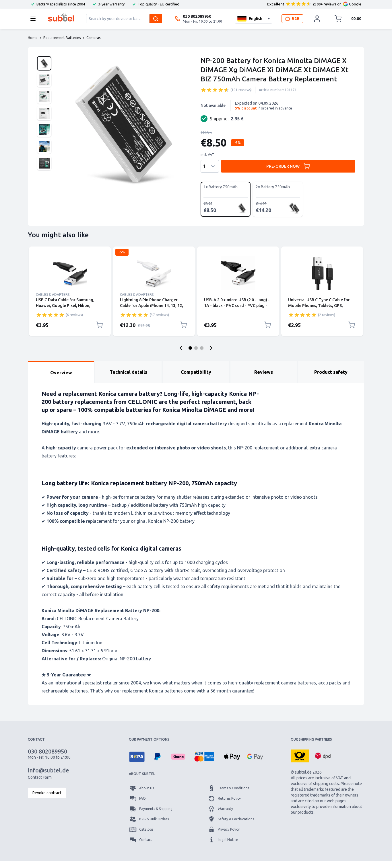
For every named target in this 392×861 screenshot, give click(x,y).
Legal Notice (228, 840)
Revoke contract (46, 792)
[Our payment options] (137, 757)
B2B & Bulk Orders (154, 819)
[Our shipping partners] (300, 755)
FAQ (142, 798)
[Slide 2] (196, 348)
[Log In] (317, 18)
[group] (215, 90)
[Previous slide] (181, 348)
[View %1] (44, 63)
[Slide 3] (202, 348)
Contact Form (40, 777)
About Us (146, 788)
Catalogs (146, 829)
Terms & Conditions (233, 788)
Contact (145, 840)
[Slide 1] (190, 348)
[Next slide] (211, 348)
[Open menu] (35, 19)
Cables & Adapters (52, 294)
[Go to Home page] (61, 17)
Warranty (225, 809)
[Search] (156, 18)
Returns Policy (229, 798)
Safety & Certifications (236, 819)
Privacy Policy (229, 829)
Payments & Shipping (155, 809)
